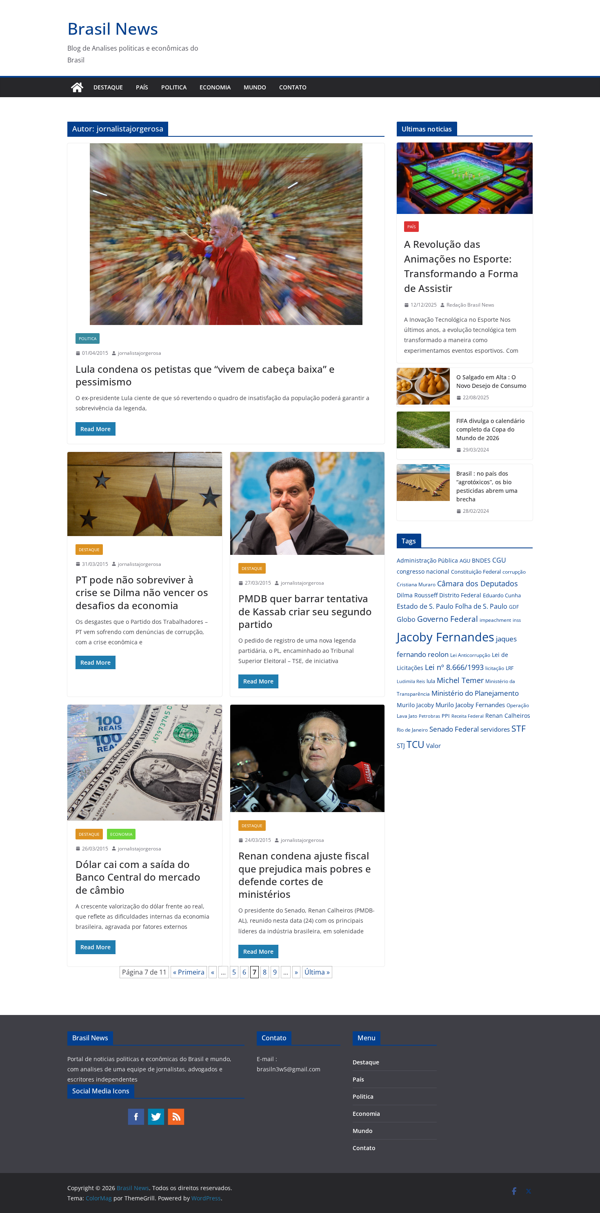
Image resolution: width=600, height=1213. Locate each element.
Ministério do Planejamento (475, 693)
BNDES (481, 560)
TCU (415, 744)
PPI (446, 715)
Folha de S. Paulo (481, 606)
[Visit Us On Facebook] (136, 1112)
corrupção (514, 571)
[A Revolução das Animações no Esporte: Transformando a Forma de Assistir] (465, 178)
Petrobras (429, 716)
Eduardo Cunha (502, 595)
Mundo (255, 87)
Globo (406, 619)
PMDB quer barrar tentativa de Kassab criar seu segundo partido (305, 611)
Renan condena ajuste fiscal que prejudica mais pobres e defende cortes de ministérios (304, 875)
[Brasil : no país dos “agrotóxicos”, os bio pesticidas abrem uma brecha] (423, 492)
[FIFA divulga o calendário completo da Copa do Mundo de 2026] (423, 435)
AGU (465, 560)
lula (431, 681)
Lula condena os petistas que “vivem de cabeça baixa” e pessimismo (205, 375)
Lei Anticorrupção (470, 655)
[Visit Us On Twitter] (156, 1112)
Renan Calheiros (507, 715)
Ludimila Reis (411, 681)
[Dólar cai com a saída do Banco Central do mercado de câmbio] (144, 763)
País (142, 87)
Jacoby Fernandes (445, 637)
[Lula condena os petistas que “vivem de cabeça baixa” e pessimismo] (225, 234)
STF (518, 728)
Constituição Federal (476, 571)
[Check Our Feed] (176, 1112)
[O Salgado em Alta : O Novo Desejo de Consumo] (423, 387)
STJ (401, 745)
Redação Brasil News (470, 304)
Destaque (108, 87)
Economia (215, 87)
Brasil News (112, 28)
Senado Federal (454, 729)
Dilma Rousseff (417, 595)
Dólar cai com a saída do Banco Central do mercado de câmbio (138, 876)
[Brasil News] (77, 87)
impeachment (495, 620)
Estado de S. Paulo (425, 606)
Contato (293, 87)
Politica (174, 87)
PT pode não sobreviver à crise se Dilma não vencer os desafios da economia (142, 592)
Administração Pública (427, 560)
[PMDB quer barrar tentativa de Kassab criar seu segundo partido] (307, 503)
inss (517, 620)
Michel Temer (460, 680)
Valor (433, 745)
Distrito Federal (460, 595)
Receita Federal (467, 716)
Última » (317, 972)
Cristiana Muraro (416, 584)
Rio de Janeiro (412, 729)
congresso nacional (423, 571)
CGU (499, 560)
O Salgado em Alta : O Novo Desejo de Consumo (491, 381)
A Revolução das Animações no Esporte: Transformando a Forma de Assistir (461, 266)
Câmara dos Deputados (477, 583)
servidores (495, 729)
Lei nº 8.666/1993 (454, 667)
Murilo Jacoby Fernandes (470, 705)
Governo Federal (447, 619)
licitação (494, 668)
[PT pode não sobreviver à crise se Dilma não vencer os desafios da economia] (144, 494)
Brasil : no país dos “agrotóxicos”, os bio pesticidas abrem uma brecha (487, 486)
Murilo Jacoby (415, 705)
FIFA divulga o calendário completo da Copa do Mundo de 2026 (490, 429)
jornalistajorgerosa (139, 352)
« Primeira (188, 972)
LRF (509, 668)
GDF (514, 607)
